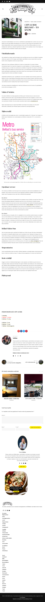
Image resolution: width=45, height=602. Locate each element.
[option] (11, 387)
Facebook (16, 356)
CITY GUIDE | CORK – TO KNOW (33, 398)
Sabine (29, 33)
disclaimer (23, 597)
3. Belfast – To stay (6, 319)
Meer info (22, 466)
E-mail (17, 427)
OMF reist (39, 21)
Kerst (3, 547)
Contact (30, 598)
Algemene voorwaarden (17, 598)
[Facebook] (21, 331)
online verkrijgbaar (35, 241)
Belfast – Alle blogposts (8, 326)
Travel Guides (34, 21)
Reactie (3, 415)
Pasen (3, 549)
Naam (3, 427)
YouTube (14, 356)
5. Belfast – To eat (6, 324)
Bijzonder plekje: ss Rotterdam (11, 398)
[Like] (18, 331)
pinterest (7, 1)
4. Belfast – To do (6, 322)
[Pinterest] (26, 331)
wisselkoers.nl (34, 101)
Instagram (18, 356)
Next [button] (42, 371)
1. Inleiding (4, 315)
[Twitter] (24, 331)
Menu (42, 9)
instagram (5, 1)
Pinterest (21, 356)
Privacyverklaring (25, 598)
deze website (30, 204)
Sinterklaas (5, 550)
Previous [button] (40, 371)
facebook (2, 1)
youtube (9, 1)
